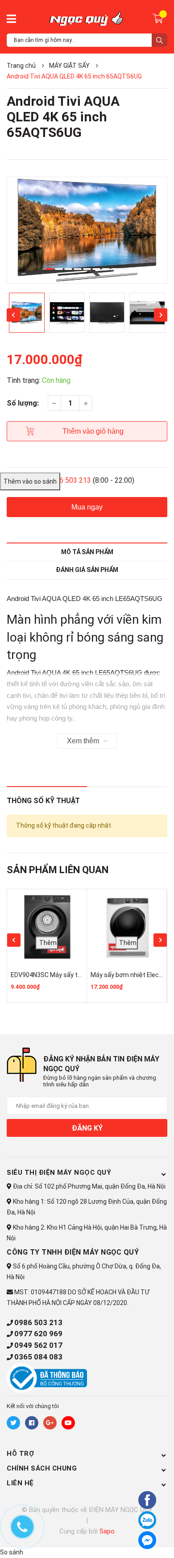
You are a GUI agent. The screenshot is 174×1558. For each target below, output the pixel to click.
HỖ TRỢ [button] (20, 1454)
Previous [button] (13, 315)
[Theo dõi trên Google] (50, 1423)
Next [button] (160, 315)
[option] (87, 230)
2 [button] (59, 269)
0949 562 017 (38, 1345)
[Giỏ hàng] (159, 18)
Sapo (107, 1531)
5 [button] (87, 269)
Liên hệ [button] (20, 1483)
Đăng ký (87, 1128)
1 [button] (50, 269)
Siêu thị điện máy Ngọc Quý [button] (59, 1172)
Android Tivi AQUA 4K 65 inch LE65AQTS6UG (74, 672)
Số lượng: (23, 403)
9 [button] (124, 269)
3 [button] (68, 269)
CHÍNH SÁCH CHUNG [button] (42, 1468)
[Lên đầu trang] (122, 1539)
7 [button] (106, 269)
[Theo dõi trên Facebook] (31, 1423)
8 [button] (115, 269)
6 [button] (96, 269)
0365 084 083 (38, 1356)
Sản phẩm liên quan (57, 869)
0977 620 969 (38, 1333)
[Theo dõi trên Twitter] (13, 1423)
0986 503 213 (38, 1322)
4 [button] (78, 269)
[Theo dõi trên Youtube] (68, 1423)
